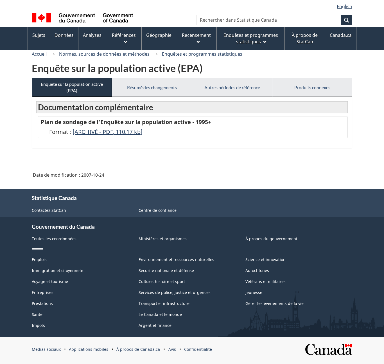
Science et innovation (265, 259)
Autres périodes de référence (232, 87)
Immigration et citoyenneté (57, 270)
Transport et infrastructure (164, 303)
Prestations (42, 303)
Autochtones (257, 270)
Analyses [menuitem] (92, 35)
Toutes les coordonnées (54, 238)
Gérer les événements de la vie (274, 303)
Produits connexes (312, 87)
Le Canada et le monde (160, 314)
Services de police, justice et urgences (175, 292)
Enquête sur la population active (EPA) (72, 87)
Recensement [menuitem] (196, 35)
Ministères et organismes (163, 238)
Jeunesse (253, 292)
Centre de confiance (158, 210)
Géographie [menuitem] (158, 35)
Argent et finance (155, 325)
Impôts (38, 325)
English (344, 6)
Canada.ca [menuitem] (341, 35)
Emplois (39, 259)
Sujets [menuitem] (38, 35)
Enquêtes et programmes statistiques (202, 54)
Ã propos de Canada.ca (138, 349)
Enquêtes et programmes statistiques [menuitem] (250, 38)
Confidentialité (198, 349)
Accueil (39, 54)
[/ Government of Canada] (82, 18)
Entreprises (42, 292)
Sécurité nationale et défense (166, 270)
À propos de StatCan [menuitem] (305, 38)
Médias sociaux (46, 349)
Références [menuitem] (124, 35)
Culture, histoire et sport (162, 281)
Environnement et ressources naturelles (176, 259)
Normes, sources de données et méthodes (104, 54)
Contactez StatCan (49, 210)
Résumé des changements (152, 87)
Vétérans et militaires (265, 281)
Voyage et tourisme (50, 281)
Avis (172, 349)
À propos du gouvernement (271, 238)
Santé (37, 314)
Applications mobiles (88, 349)
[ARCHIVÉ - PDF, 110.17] (108, 132)
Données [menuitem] (64, 35)
